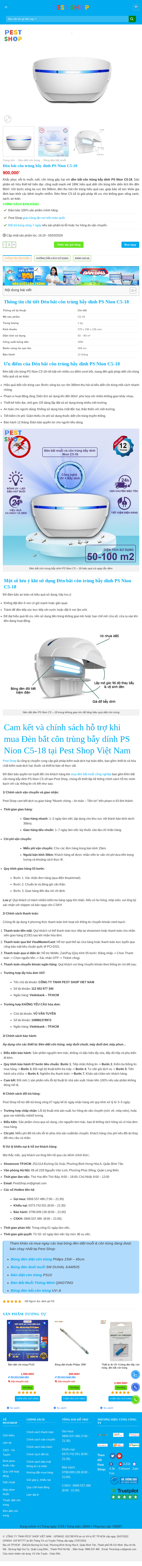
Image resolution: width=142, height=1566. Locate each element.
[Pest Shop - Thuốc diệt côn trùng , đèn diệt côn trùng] (71, 7)
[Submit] (132, 19)
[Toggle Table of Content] (131, 290)
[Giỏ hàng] (136, 7)
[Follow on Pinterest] (119, 1456)
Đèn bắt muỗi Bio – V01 (43, 1364)
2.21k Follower (124, 1466)
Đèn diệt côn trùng (29, 160)
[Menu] (6, 7)
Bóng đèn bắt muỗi (55, 160)
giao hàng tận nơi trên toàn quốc (44, 217)
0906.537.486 (71, 1436)
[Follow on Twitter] (113, 1456)
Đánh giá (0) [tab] (82, 258)
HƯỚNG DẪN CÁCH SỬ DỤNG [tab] (52, 258)
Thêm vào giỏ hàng (69, 244)
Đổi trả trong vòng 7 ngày (24, 225)
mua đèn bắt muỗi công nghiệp (91, 774)
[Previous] (10, 75)
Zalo (135, 1468)
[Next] (132, 75)
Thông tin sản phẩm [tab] (17, 258)
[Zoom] (7, 119)
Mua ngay (130, 244)
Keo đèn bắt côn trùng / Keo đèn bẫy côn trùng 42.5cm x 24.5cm (94, 1366)
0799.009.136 (71, 1472)
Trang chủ (9, 160)
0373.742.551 (71, 1454)
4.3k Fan (112, 1471)
